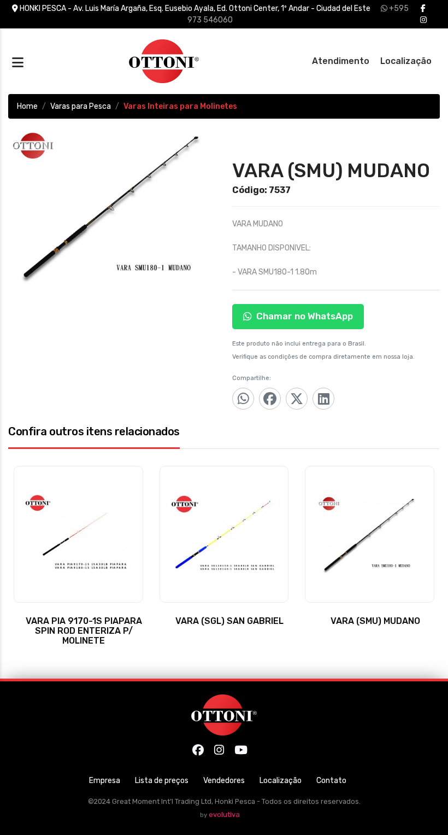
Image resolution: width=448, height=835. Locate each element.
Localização (406, 61)
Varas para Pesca (80, 106)
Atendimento (340, 61)
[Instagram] (423, 20)
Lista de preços (161, 780)
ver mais (78, 635)
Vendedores (224, 780)
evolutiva (224, 814)
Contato (331, 780)
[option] (112, 205)
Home (27, 106)
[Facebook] (423, 8)
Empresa (104, 780)
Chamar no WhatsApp (304, 316)
